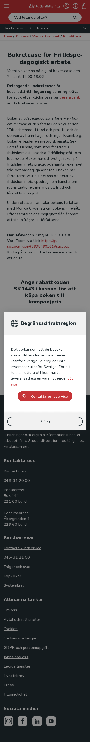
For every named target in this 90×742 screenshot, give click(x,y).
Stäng (45, 421)
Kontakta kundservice (49, 396)
